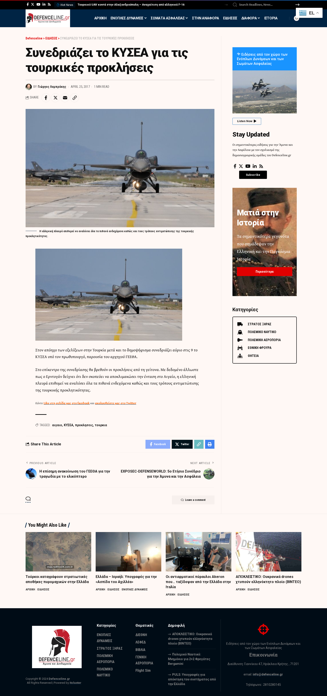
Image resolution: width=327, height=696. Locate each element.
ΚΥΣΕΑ (68, 425)
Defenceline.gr (59, 678)
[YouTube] (38, 4)
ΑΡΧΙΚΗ (30, 589)
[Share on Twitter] (55, 97)
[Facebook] (28, 4)
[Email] (65, 97)
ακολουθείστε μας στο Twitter (115, 403)
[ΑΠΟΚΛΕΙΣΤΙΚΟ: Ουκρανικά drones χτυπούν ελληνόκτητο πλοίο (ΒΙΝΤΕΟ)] (268, 551)
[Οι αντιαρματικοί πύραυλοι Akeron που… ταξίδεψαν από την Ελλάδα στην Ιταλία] (198, 551)
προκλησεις (84, 425)
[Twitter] (32, 4)
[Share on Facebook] (45, 97)
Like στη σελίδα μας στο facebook (67, 403)
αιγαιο (57, 425)
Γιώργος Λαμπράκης (52, 87)
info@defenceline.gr (268, 674)
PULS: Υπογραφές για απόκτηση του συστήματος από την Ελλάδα (192, 679)
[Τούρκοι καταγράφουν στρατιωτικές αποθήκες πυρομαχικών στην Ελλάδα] (58, 551)
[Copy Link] (74, 97)
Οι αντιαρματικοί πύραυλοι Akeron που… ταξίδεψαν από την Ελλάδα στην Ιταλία (198, 582)
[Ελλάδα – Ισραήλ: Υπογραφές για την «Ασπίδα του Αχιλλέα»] (128, 551)
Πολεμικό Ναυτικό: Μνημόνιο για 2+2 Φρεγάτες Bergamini (189, 659)
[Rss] (49, 4)
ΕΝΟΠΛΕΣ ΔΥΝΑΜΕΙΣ (135, 589)
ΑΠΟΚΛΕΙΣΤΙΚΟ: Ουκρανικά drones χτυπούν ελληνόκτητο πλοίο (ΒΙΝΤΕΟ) (190, 638)
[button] (226, 4)
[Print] (209, 444)
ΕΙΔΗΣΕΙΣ (43, 589)
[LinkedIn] (43, 4)
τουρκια (101, 425)
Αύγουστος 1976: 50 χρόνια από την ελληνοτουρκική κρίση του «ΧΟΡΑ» (134, 4)
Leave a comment (195, 500)
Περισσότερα (265, 271)
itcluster (75, 682)
